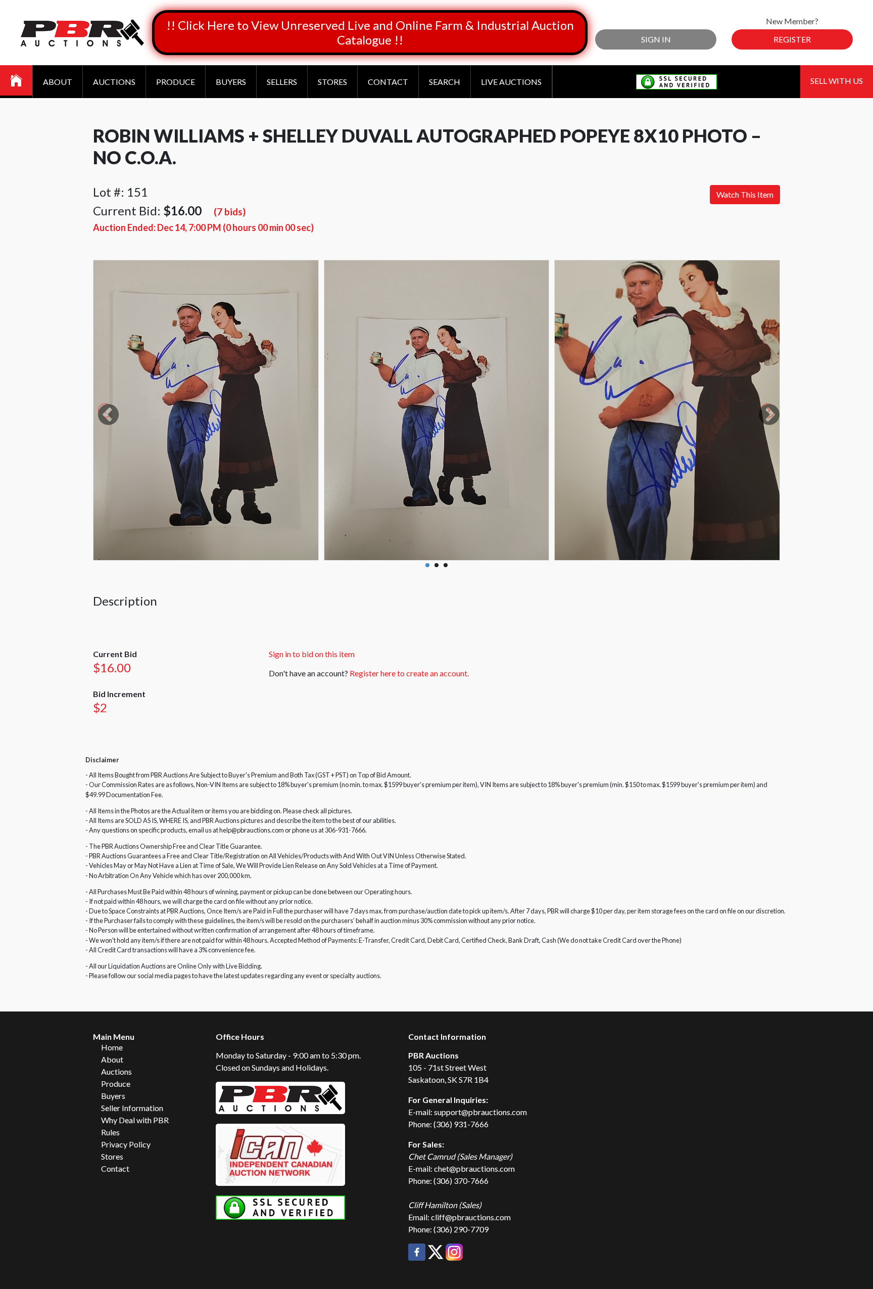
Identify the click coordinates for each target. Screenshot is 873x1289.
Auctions (114, 81)
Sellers (282, 81)
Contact (388, 81)
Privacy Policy (126, 1144)
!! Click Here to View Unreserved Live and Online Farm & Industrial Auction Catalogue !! (370, 32)
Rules (110, 1132)
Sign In (656, 39)
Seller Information (132, 1108)
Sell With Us (836, 80)
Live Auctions (511, 81)
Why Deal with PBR (135, 1120)
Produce (175, 81)
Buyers (231, 81)
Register (792, 39)
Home (112, 1047)
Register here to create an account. (409, 673)
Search (444, 81)
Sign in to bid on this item (312, 654)
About (57, 81)
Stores (332, 81)
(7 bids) (230, 211)
